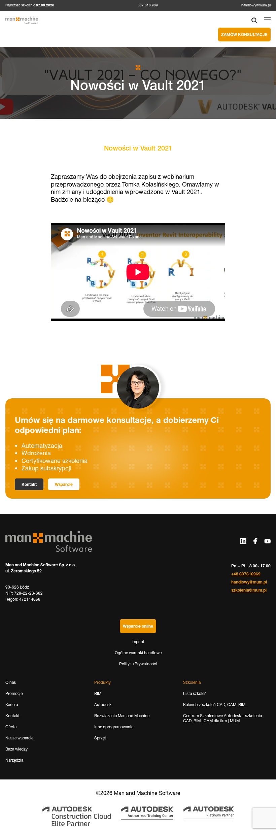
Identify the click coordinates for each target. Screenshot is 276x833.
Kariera (11, 704)
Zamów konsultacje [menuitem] (244, 34)
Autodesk (102, 704)
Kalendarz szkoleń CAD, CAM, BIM (214, 704)
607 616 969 (148, 5)
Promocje (14, 693)
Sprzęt (100, 737)
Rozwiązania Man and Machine (121, 715)
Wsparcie (64, 484)
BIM (97, 693)
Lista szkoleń (195, 693)
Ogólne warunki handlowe (138, 652)
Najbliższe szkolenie (29, 5)
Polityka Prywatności (138, 663)
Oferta (10, 726)
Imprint (138, 641)
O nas (10, 682)
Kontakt (29, 484)
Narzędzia (14, 760)
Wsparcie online (138, 626)
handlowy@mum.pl (256, 5)
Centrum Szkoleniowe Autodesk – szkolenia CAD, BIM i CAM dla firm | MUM (222, 718)
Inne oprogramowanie (113, 726)
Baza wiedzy (16, 749)
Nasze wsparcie (19, 737)
